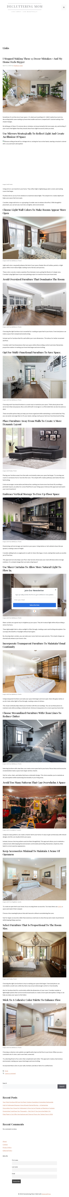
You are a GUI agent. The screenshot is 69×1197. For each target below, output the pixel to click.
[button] (34, 590)
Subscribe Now (35, 605)
